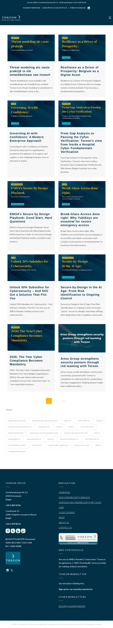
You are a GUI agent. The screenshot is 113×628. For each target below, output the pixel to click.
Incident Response (31, 8)
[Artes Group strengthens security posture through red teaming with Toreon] (82, 338)
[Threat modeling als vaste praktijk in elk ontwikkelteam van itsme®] (31, 48)
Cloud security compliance (20, 427)
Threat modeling (78, 8)
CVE (71, 427)
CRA (59, 427)
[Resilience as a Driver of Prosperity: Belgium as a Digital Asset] (82, 48)
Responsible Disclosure (57, 624)
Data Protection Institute (55, 8)
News (61, 517)
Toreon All (37, 445)
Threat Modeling (16, 445)
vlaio (98, 445)
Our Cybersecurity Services (74, 497)
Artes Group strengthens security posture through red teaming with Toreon (80, 362)
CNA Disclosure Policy (75, 624)
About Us (64, 522)
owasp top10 (14, 439)
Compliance (44, 427)
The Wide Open (92, 439)
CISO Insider (84, 421)
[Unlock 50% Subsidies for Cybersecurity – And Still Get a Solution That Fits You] (31, 267)
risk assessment (34, 439)
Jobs (61, 507)
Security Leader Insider (72, 606)
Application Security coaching (44, 421)
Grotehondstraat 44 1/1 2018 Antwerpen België (17, 496)
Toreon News (82, 445)
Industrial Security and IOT (76, 433)
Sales (50, 439)
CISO (67, 421)
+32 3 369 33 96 (80, 2)
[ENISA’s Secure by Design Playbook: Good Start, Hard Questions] (31, 194)
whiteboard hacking (17, 451)
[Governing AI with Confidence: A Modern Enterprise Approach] (31, 114)
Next (64, 401)
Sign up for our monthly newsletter (76, 589)
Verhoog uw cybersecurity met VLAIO (80, 502)
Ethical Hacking (16, 433)
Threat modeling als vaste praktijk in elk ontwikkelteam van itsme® (30, 71)
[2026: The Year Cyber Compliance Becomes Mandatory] (31, 337)
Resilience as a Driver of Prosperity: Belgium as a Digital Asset (80, 71)
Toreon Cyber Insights (58, 445)
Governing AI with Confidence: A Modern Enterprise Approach (27, 137)
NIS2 (97, 433)
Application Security (17, 421)
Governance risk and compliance (44, 433)
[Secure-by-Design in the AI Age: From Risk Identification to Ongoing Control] (82, 267)
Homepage (64, 492)
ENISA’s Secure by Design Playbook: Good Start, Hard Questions (31, 217)
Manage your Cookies (93, 624)
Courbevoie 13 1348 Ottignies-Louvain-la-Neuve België (21, 514)
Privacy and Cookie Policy (38, 624)
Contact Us (65, 527)
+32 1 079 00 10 (13, 524)
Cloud (99, 421)
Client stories (67, 512)
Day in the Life (87, 427)
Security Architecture (69, 439)
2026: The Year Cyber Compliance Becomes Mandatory (26, 360)
